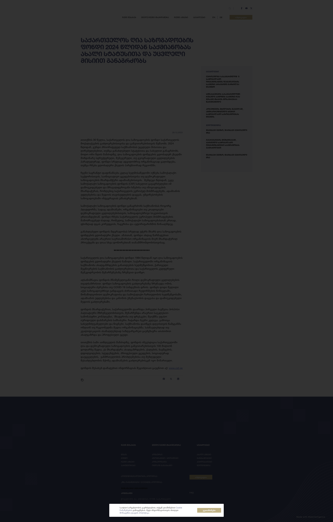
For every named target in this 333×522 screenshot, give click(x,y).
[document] (166, 261)
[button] (209, 510)
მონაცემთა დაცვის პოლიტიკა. (134, 513)
